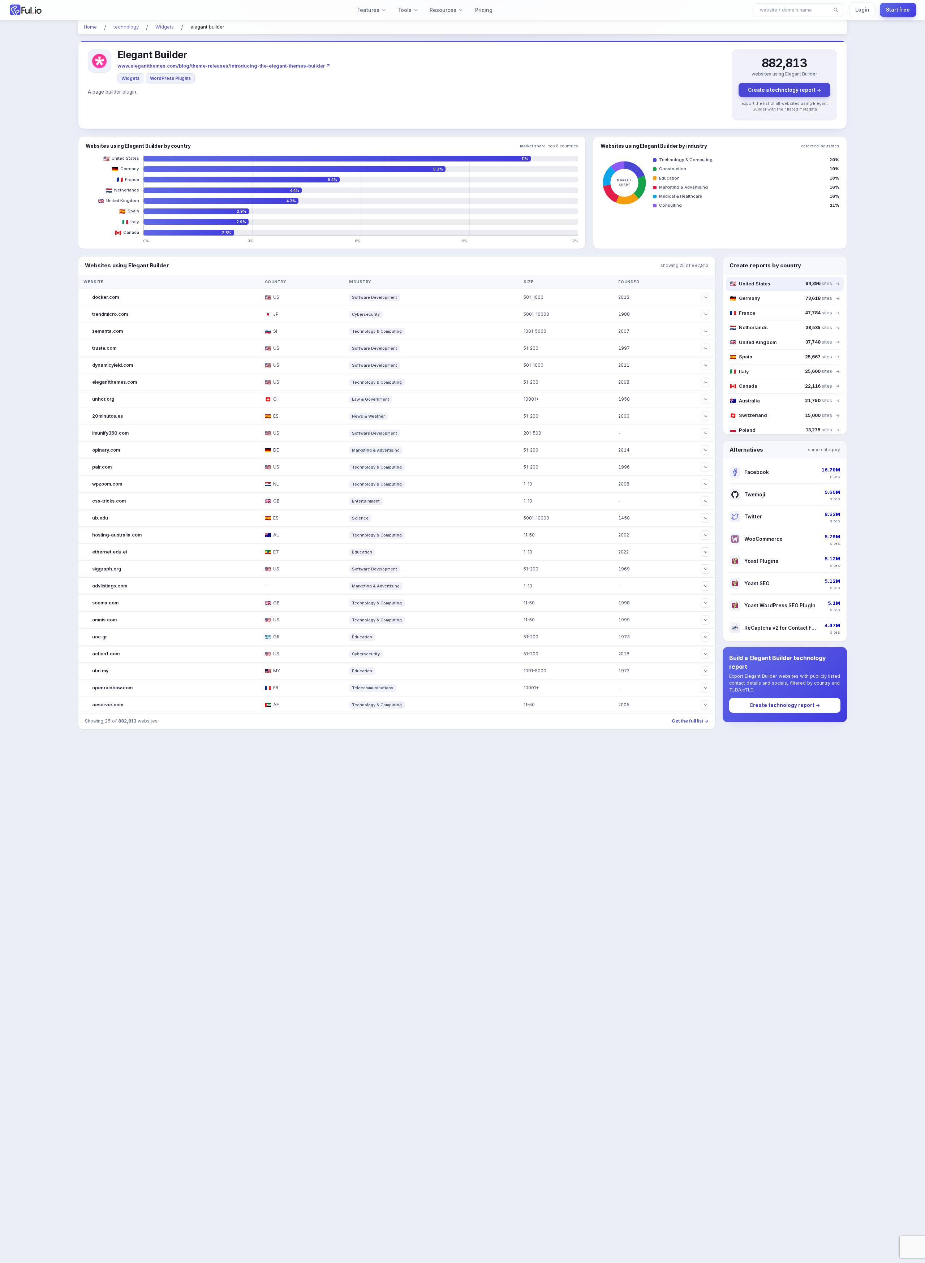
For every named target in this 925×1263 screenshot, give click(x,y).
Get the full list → (690, 721)
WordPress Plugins (170, 78)
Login (862, 10)
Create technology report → (784, 705)
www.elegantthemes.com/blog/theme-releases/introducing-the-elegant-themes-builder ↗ (223, 66)
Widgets (130, 78)
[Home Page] (83, 10)
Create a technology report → (784, 90)
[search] (836, 10)
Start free (898, 10)
